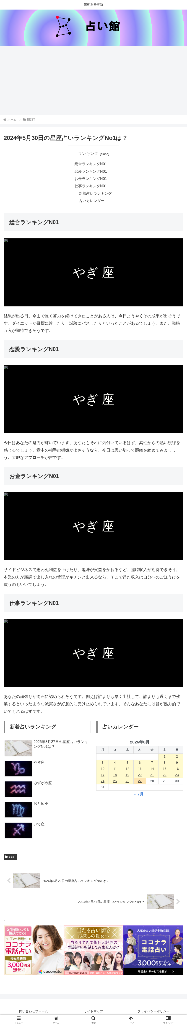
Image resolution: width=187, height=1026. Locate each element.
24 (102, 781)
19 (127, 775)
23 (177, 775)
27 (140, 781)
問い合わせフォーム (33, 1011)
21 (152, 775)
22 (164, 775)
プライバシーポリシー (153, 1011)
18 (115, 775)
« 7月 (139, 794)
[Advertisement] (93, 81)
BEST (12, 856)
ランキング (88, 153)
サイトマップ (93, 1011)
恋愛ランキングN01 (91, 171)
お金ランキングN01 (91, 179)
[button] (173, 757)
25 (115, 781)
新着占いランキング (95, 193)
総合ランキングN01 (91, 164)
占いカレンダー (91, 201)
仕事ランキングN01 (91, 186)
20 (140, 775)
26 (127, 781)
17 (102, 775)
